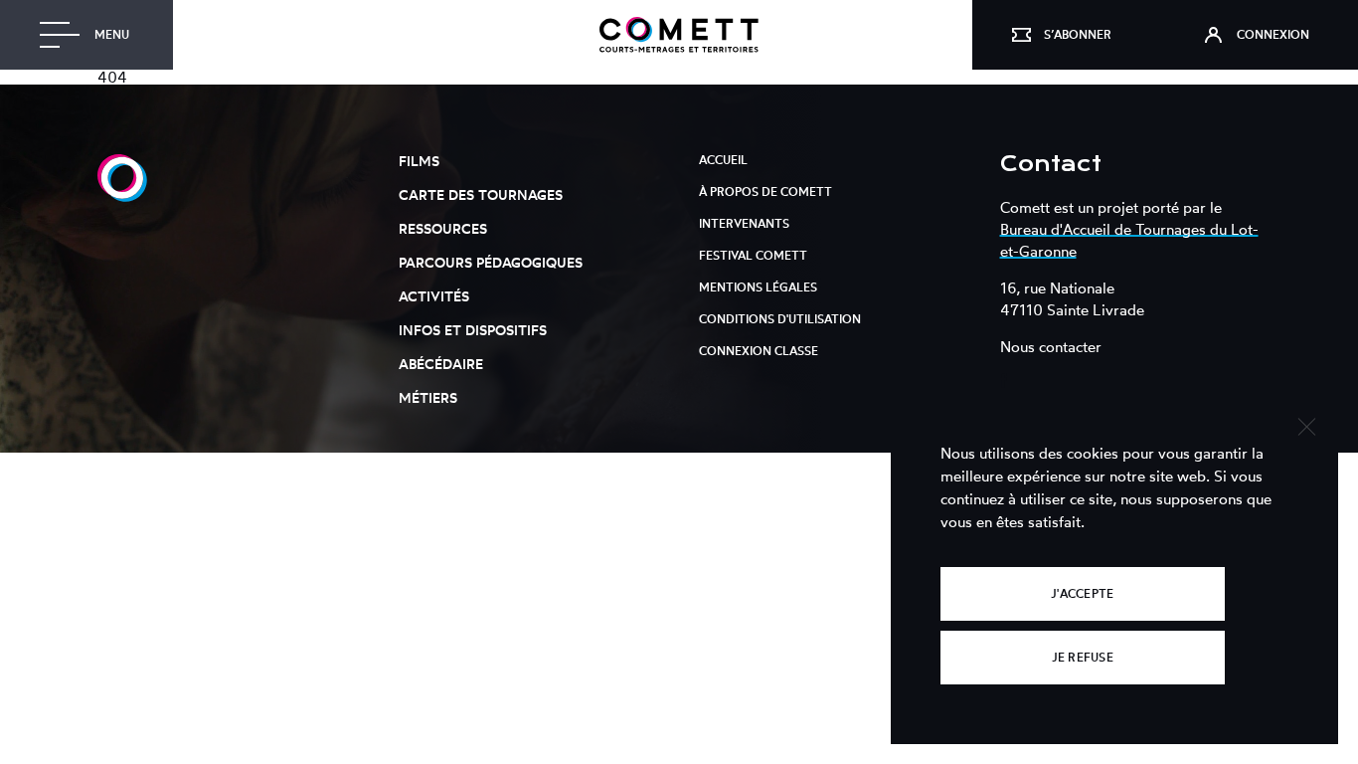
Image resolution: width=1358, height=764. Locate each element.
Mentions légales (758, 287)
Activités (434, 295)
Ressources (443, 228)
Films (419, 160)
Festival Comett (753, 255)
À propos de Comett (765, 191)
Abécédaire (441, 363)
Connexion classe (758, 350)
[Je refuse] (1305, 424)
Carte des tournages (481, 194)
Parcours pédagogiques (491, 262)
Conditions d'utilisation (780, 318)
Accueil (723, 159)
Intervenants (744, 223)
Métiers (428, 397)
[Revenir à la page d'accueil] (679, 35)
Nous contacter (1051, 346)
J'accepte (1082, 593)
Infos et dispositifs (473, 329)
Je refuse (1082, 657)
